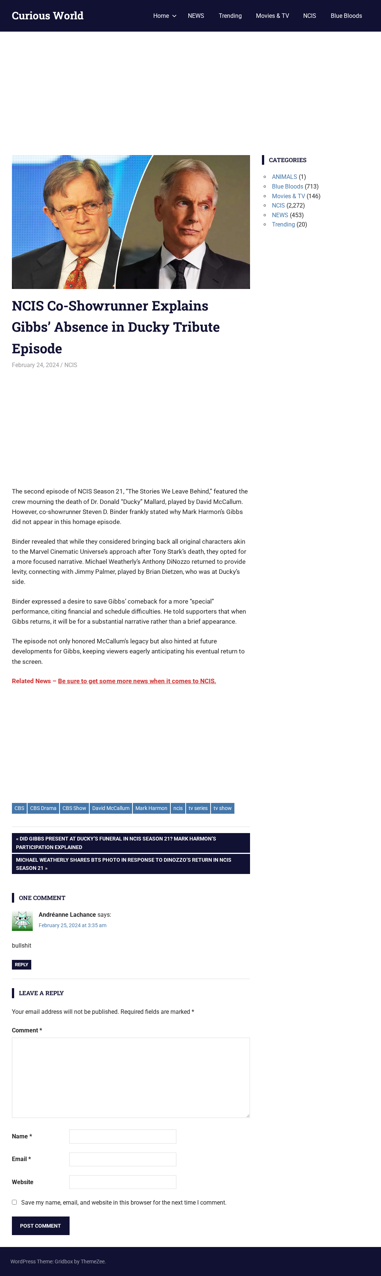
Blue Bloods (346, 15)
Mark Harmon (151, 808)
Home (161, 15)
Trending (230, 15)
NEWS (196, 15)
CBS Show (74, 808)
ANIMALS (284, 176)
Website (22, 1182)
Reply (21, 964)
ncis (178, 808)
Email (21, 1159)
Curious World (48, 15)
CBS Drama (43, 808)
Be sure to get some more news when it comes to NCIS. (137, 681)
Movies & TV (272, 15)
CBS (19, 808)
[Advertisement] (190, 87)
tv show (223, 808)
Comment (27, 1030)
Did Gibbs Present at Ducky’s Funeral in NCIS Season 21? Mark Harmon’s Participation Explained (116, 842)
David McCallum (110, 808)
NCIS (309, 15)
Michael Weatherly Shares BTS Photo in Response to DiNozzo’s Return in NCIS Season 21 (123, 863)
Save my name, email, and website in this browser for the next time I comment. (124, 1202)
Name (22, 1136)
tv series (198, 808)
